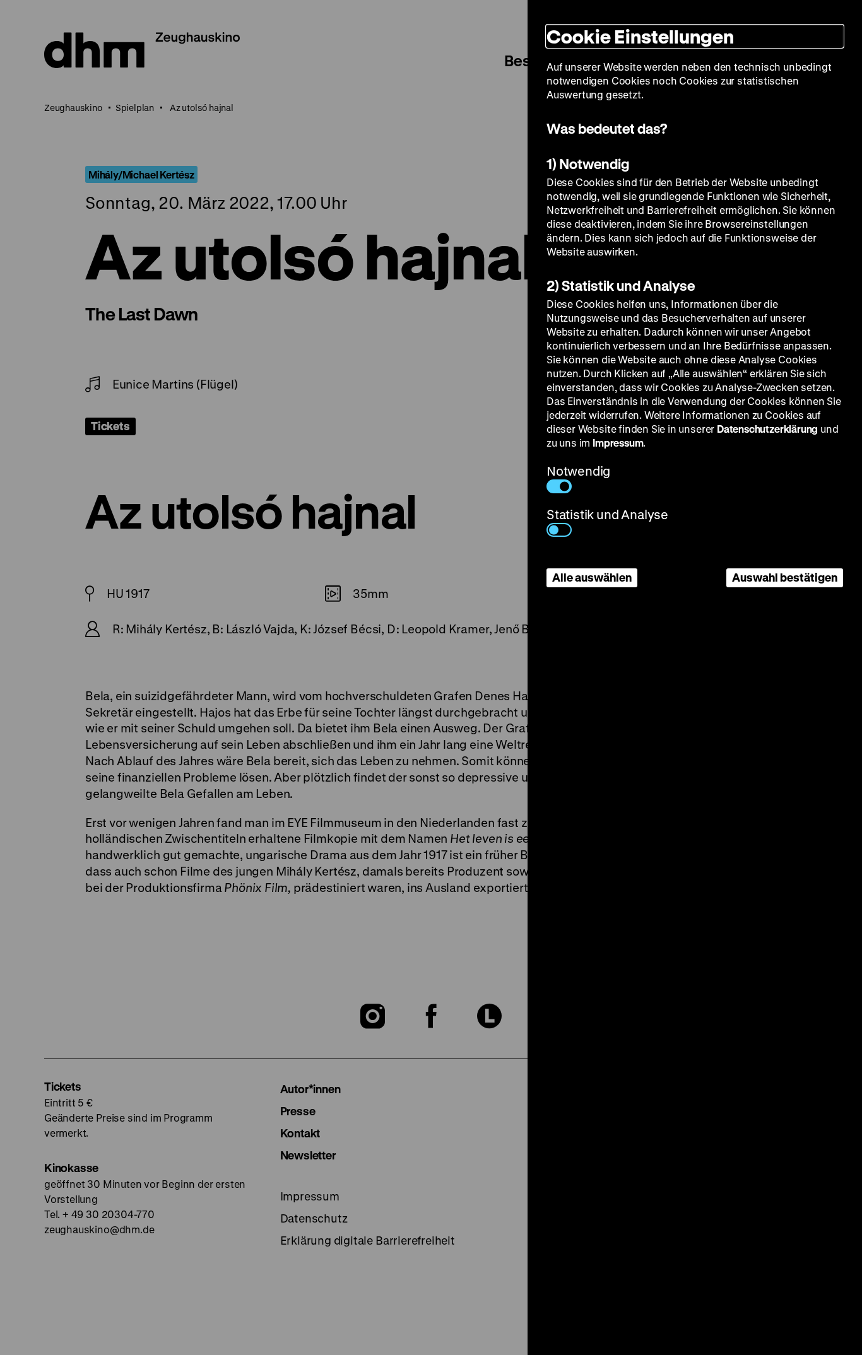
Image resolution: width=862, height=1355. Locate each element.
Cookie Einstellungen (640, 36)
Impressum (618, 443)
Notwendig (578, 471)
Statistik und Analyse (607, 514)
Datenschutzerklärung (767, 429)
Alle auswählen (592, 577)
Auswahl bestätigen (784, 577)
